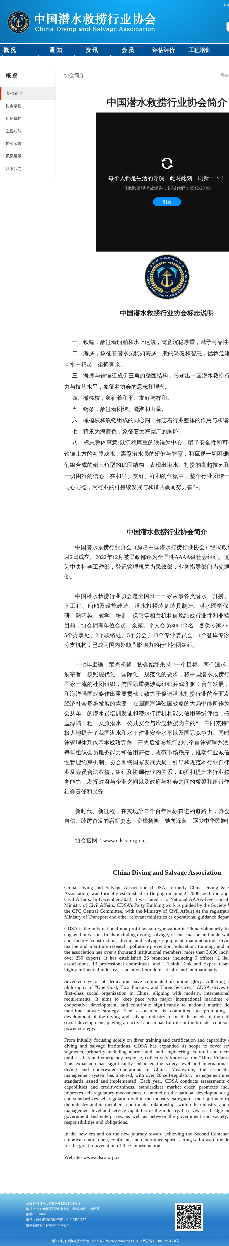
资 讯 (91, 50)
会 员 (127, 50)
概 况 (9, 50)
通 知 (55, 50)
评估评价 (163, 50)
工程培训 (200, 50)
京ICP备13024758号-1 (64, 1204)
